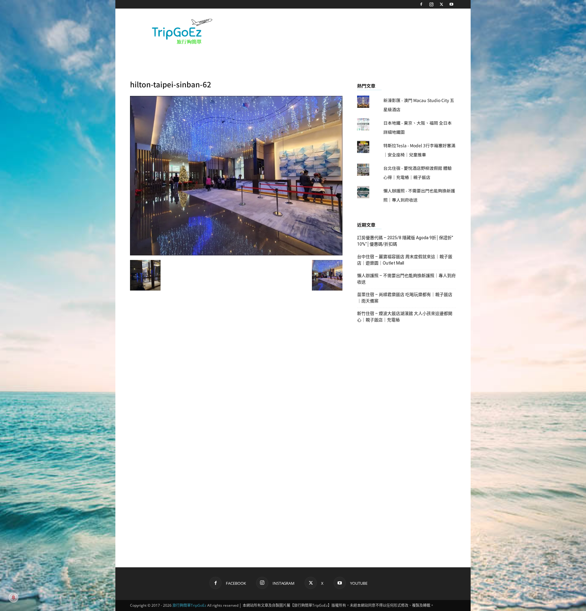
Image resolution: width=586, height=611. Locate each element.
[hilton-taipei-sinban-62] (236, 254)
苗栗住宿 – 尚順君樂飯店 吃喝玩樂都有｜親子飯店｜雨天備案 (404, 297)
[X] (441, 4)
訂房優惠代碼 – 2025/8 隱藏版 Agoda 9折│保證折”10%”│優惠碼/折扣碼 (405, 241)
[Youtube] (451, 4)
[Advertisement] (345, 31)
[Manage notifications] (13, 597)
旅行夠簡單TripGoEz (189, 605)
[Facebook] (421, 4)
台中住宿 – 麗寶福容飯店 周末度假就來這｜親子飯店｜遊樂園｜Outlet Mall (404, 259)
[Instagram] (431, 4)
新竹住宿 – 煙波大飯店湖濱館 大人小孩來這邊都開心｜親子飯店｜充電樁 (404, 316)
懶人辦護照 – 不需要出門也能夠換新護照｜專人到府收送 (406, 278)
